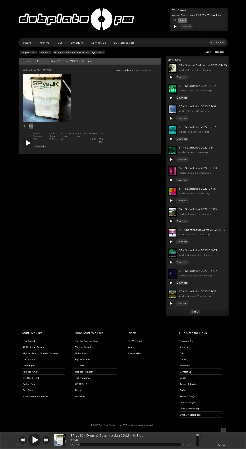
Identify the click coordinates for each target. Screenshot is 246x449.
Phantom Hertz (135, 353)
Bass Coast (28, 390)
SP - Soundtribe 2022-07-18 (197, 188)
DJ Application (124, 42)
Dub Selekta (29, 359)
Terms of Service (188, 384)
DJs (59, 42)
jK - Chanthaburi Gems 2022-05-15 (202, 229)
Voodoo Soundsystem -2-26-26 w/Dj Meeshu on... (198, 15)
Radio (27, 42)
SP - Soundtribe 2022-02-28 (197, 291)
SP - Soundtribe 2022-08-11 (197, 147)
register (128, 70)
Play (175, 26)
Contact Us (98, 42)
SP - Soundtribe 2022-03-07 (198, 270)
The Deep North (31, 378)
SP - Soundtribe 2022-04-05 (198, 250)
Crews (183, 359)
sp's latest (174, 59)
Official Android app (190, 415)
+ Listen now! (217, 42)
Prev (23, 440)
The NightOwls (83, 378)
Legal (183, 378)
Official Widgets (188, 402)
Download (186, 26)
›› (205, 311)
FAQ (182, 390)
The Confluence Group (87, 341)
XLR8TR (79, 365)
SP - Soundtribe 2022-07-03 (198, 209)
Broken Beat (29, 384)
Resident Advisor (84, 372)
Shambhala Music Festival (36, 396)
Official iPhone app (189, 409)
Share (222, 445)
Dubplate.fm (27, 52)
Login (208, 52)
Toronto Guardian (84, 347)
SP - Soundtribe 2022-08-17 (197, 127)
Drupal (78, 390)
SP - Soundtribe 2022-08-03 (198, 168)
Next (46, 440)
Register (219, 52)
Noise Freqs (81, 353)
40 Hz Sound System (33, 347)
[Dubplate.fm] (123, 21)
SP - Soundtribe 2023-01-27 (197, 85)
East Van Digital (135, 341)
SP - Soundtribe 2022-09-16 (197, 106)
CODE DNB (81, 384)
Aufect (131, 347)
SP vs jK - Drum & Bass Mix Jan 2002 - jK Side (106, 435)
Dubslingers (29, 365)
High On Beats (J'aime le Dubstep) (41, 353)
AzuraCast (80, 396)
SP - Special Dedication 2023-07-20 (203, 65)
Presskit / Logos (188, 396)
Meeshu (182, 20)
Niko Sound (29, 341)
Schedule (77, 42)
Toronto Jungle (31, 372)
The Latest (179, 10)
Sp (31, 126)
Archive (44, 42)
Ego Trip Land (82, 359)
